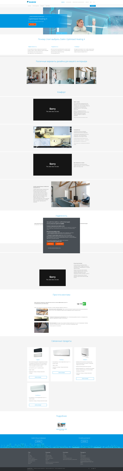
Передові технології (31, 458)
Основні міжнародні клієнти (67, 458)
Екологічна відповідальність (32, 459)
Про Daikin (30, 455)
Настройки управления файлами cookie (54, 247)
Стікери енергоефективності (85, 458)
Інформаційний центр (31, 460)
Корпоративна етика (30, 469)
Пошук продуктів (83, 455)
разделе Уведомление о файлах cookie (54, 241)
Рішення (29, 5)
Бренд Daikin (30, 456)
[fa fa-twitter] (90, 468)
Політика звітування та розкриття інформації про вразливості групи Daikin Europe (86, 461)
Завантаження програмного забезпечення (70, 459)
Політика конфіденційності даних (60, 468)
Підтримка (48, 5)
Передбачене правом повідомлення (39, 468)
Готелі (47, 460)
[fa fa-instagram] (95, 468)
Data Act (81, 464)
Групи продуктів (35, 5)
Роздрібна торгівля (49, 456)
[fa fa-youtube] (93, 468)
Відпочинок (47, 459)
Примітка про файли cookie (50, 468)
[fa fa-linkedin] (92, 468)
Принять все (50, 243)
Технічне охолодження (49, 463)
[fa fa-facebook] (89, 468)
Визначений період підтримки (85, 459)
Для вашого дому (48, 455)
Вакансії (29, 463)
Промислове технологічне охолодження (52, 462)
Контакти (64, 455)
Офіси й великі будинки (49, 458)
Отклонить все (60, 243)
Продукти (42, 5)
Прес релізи (30, 462)
